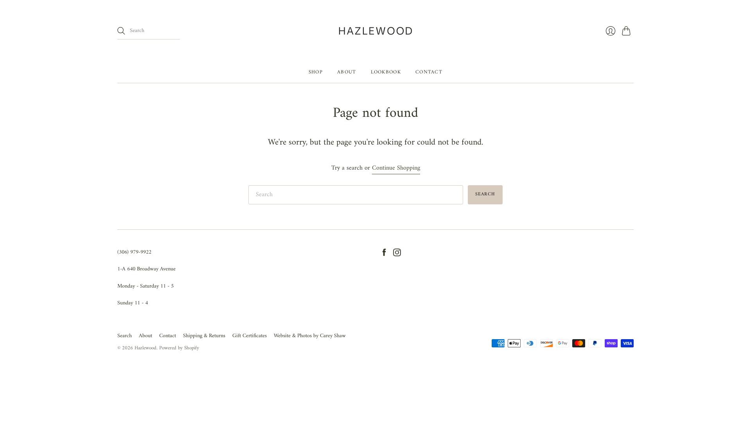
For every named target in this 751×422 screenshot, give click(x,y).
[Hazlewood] (375, 31)
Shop (316, 72)
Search (124, 336)
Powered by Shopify (179, 347)
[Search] (121, 31)
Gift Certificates (249, 336)
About (346, 72)
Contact (428, 72)
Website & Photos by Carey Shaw (310, 336)
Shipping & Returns (204, 336)
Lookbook (386, 72)
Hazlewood (145, 347)
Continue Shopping (396, 168)
